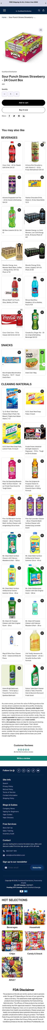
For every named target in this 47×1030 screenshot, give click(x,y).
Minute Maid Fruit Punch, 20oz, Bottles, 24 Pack (11, 301)
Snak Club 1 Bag (30, 373)
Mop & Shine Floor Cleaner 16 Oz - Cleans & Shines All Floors (12, 656)
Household (35, 927)
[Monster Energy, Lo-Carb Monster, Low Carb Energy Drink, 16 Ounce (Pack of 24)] (35, 217)
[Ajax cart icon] (43, 10)
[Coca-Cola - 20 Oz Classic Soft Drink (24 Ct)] (12, 152)
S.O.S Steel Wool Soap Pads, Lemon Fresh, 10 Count (12, 448)
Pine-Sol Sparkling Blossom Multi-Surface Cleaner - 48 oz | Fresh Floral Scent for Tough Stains (12, 485)
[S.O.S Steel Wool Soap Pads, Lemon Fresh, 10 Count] (12, 433)
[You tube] (38, 770)
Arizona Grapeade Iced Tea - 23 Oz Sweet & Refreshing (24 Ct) (12, 200)
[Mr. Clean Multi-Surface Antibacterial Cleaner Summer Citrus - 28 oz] (12, 575)
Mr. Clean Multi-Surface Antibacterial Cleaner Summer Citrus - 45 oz (33, 558)
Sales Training (8, 831)
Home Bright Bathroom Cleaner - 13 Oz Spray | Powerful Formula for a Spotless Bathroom (10, 691)
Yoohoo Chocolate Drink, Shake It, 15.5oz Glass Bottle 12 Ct (34, 200)
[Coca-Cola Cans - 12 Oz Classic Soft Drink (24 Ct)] (12, 319)
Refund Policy (8, 789)
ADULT (12, 980)
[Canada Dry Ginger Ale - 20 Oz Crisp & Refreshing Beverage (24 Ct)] (35, 319)
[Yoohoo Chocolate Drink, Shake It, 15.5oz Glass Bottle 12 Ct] (35, 184)
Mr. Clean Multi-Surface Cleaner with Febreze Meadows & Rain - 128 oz (11, 558)
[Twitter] (14, 116)
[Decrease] (4, 94)
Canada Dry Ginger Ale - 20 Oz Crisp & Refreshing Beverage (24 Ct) (34, 335)
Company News (9, 808)
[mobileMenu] (4, 10)
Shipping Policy (8, 798)
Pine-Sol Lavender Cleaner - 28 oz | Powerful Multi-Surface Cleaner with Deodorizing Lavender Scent (34, 523)
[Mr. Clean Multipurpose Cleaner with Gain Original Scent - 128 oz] (35, 575)
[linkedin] (28, 770)
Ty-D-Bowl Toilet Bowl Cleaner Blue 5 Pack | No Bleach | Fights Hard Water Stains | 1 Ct (12, 415)
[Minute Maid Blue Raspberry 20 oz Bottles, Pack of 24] (35, 287)
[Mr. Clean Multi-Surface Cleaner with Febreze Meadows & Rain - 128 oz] (12, 542)
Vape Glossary (8, 817)
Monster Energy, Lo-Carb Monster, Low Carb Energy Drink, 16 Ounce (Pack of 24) (34, 233)
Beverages (12, 927)
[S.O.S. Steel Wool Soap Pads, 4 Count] (35, 398)
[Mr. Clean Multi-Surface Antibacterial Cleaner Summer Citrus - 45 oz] (35, 542)
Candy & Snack (34, 953)
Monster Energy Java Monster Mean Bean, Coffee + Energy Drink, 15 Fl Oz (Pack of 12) (12, 268)
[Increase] (16, 94)
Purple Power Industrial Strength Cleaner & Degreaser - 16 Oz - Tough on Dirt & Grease (34, 450)
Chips (12, 953)
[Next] (45, 3)
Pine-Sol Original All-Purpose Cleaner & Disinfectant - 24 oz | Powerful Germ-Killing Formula (33, 486)
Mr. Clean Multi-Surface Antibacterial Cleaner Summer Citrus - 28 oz (11, 590)
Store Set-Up (8, 828)
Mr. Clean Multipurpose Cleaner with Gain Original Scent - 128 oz (34, 590)
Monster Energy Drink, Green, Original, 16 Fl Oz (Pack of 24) (33, 267)
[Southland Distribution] (23, 10)
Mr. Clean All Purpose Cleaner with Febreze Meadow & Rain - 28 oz (33, 623)
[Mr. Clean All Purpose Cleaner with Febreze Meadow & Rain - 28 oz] (35, 608)
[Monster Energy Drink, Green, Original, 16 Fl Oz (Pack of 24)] (35, 252)
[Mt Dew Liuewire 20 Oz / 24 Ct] (12, 217)
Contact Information (10, 795)
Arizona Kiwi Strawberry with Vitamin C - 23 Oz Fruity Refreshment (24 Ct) (34, 167)
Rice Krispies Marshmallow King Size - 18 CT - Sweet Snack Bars (12, 375)
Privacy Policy (8, 786)
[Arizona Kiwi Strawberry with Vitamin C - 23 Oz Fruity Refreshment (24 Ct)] (35, 152)
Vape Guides (7, 814)
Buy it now (23, 110)
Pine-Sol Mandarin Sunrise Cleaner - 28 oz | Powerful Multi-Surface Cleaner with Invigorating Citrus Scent (12, 522)
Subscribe (37, 868)
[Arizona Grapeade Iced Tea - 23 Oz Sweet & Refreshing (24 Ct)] (12, 184)
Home (4, 17)
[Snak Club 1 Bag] (35, 359)
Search (5, 783)
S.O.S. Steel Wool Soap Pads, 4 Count (33, 413)
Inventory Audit (8, 834)
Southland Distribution (25, 880)
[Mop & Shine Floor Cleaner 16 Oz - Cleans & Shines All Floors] (12, 640)
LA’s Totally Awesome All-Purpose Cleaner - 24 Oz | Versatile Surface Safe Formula (34, 657)
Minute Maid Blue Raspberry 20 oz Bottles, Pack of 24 (33, 302)
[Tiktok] (33, 770)
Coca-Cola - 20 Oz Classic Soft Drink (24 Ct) (12, 166)
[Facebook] (9, 116)
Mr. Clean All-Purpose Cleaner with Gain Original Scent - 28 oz (11, 623)
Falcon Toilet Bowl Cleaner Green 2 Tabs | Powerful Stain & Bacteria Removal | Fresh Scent (34, 691)
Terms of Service (9, 792)
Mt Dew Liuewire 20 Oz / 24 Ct (12, 231)
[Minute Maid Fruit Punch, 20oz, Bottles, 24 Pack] (12, 287)
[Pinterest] (19, 116)
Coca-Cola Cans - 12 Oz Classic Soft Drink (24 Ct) (11, 334)
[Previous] (1, 3)
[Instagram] (23, 770)
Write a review (23, 758)
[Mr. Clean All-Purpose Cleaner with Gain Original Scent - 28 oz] (12, 608)
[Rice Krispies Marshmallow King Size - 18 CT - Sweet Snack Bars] (12, 359)
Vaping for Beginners (11, 811)
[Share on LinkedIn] (24, 116)
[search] (39, 10)
